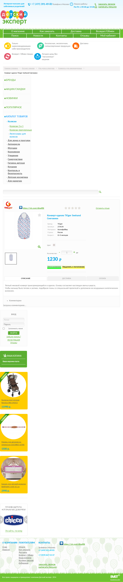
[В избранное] (39, 215)
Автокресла (14, 144)
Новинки (12, 98)
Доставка (76, 31)
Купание (12, 167)
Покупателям (27, 543)
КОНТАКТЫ (44, 543)
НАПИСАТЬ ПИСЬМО (48, 567)
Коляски (12, 121)
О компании (9, 543)
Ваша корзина (25, 558)
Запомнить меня (15, 329)
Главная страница (11, 68)
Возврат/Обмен (105, 31)
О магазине (18, 31)
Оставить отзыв (103, 208)
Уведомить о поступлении (73, 267)
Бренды (11, 80)
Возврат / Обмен (26, 555)
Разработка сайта (115, 579)
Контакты (61, 35)
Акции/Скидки (15, 89)
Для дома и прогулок (46, 68)
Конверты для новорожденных (70, 68)
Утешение (13, 156)
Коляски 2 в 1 (16, 126)
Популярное (14, 107)
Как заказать (47, 31)
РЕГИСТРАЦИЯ (14, 340)
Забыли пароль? (13, 337)
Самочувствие (15, 159)
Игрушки (12, 148)
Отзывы (84, 35)
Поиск (14, 35)
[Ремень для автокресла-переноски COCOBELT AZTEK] (13, 427)
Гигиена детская (16, 163)
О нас (4, 547)
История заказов (26, 560)
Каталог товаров (28, 68)
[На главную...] (14, 24)
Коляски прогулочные (21, 130)
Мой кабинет (108, 35)
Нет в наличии (54, 267)
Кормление (14, 152)
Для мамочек (15, 181)
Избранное (23, 563)
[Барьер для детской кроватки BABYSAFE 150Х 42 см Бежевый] (13, 469)
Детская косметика (18, 177)
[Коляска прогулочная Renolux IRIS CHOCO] (13, 385)
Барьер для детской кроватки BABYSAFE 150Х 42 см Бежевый (14, 486)
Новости (38, 35)
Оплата (22, 547)
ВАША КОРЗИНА (14, 356)
